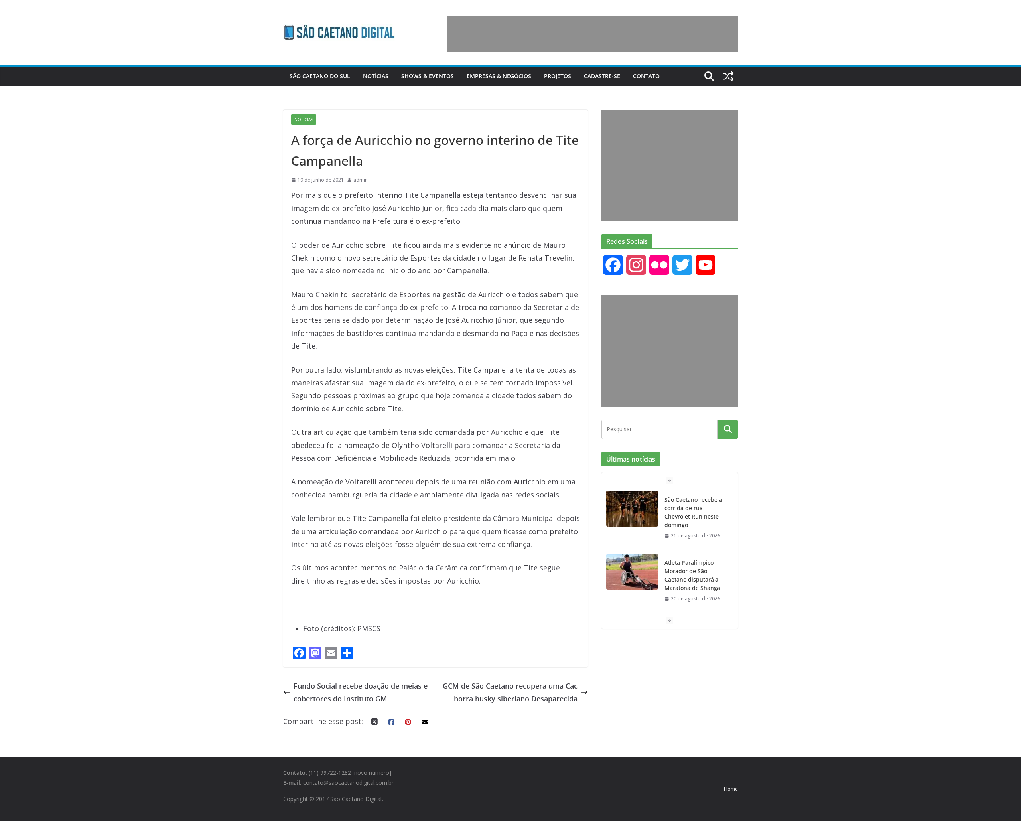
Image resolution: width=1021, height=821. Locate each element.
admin (360, 179)
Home (731, 788)
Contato (646, 76)
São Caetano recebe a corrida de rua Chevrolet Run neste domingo (693, 512)
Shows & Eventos (427, 76)
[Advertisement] (592, 34)
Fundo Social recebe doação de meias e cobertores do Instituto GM (361, 692)
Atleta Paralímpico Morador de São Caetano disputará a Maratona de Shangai (693, 575)
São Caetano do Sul (320, 76)
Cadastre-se (602, 76)
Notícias (375, 76)
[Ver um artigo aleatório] (728, 76)
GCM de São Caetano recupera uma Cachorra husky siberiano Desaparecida (510, 692)
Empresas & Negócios (499, 76)
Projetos (557, 76)
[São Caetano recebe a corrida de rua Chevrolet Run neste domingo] (632, 509)
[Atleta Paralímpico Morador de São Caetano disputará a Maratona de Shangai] (632, 572)
